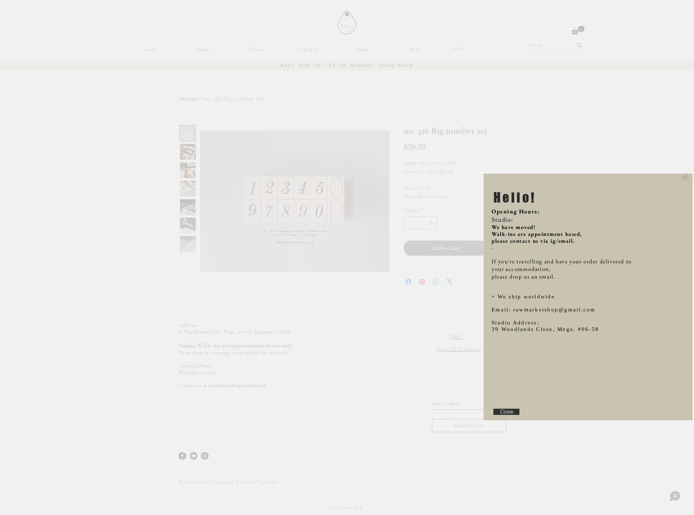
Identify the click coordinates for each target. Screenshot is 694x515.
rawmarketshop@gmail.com (554, 266)
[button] (685, 134)
